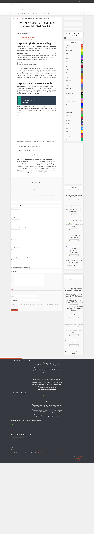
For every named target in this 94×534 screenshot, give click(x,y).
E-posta (13, 296)
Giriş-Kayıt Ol (81, 1)
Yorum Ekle (30, 30)
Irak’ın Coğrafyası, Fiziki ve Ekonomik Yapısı (20, 257)
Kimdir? (49, 13)
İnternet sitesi (14, 300)
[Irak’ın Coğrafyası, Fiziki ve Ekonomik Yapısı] (15, 251)
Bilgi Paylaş (78, 460)
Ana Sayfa (14, 13)
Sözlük (19, 13)
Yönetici (40, 30)
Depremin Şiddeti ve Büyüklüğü (27, 37)
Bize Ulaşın (78, 458)
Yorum (12, 286)
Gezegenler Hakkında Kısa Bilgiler (47, 389)
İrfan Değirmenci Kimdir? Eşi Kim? (73, 324)
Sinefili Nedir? (74, 252)
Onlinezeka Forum (45, 452)
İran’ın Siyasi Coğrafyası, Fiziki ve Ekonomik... (20, 247)
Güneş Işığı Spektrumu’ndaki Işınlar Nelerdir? (11, 358)
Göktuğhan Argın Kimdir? (74, 220)
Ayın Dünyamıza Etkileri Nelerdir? (17, 217)
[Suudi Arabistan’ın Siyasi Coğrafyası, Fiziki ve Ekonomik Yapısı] (15, 231)
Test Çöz (24, 13)
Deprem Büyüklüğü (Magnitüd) (26, 39)
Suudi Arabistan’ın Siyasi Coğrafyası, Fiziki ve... (20, 237)
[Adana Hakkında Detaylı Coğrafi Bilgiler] (15, 221)
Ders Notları (35, 13)
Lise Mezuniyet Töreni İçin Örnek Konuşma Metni (47, 416)
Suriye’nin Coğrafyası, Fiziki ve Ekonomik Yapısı (20, 267)
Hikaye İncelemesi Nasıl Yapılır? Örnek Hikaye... (47, 407)
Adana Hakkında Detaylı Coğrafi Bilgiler (19, 227)
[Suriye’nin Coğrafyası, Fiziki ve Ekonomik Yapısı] (15, 261)
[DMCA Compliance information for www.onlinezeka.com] (15, 448)
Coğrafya (19, 18)
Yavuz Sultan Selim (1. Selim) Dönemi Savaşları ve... (47, 379)
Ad (12, 289)
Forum (29, 13)
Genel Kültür (42, 13)
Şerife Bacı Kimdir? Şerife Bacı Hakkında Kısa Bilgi (47, 369)
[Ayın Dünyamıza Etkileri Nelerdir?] (15, 211)
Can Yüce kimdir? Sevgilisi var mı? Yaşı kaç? (47, 365)
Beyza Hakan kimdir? (73, 286)
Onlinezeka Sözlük (55, 452)
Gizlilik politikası (79, 456)
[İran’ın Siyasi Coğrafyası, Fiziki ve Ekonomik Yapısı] (15, 241)
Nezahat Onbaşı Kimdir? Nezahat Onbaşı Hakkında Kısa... (47, 384)
